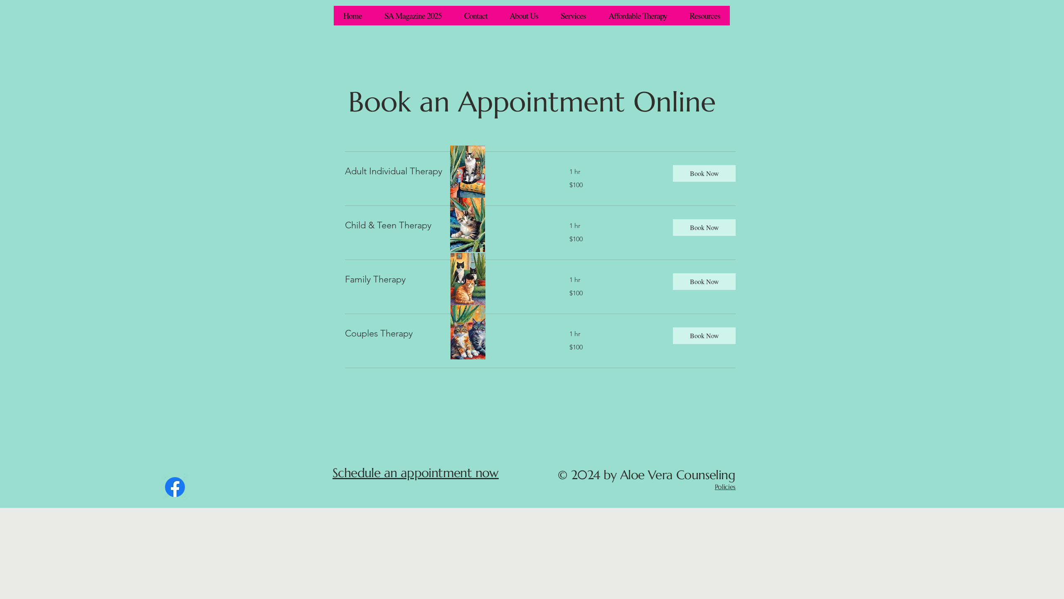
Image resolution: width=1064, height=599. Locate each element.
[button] (704, 173)
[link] (447, 171)
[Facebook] (175, 487)
